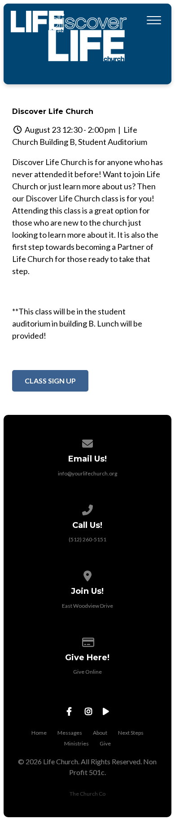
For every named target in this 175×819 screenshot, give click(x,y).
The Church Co (87, 793)
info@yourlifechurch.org (87, 473)
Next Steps (131, 732)
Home (39, 732)
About (100, 732)
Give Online (87, 671)
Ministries (76, 743)
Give (105, 743)
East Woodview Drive (87, 605)
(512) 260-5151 (87, 539)
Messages (69, 732)
